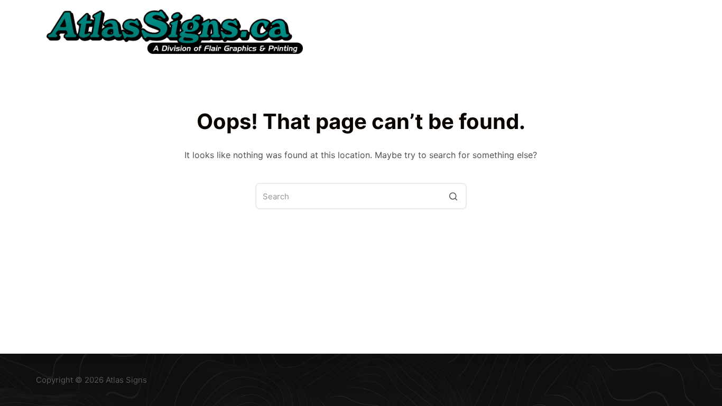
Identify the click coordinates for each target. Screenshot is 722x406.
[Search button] (453, 196)
